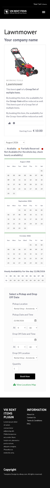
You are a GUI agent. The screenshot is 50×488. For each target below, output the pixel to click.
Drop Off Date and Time (23, 333)
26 (25, 189)
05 (41, 210)
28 (36, 189)
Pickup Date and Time (22, 314)
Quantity (16, 363)
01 (19, 210)
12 (41, 215)
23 (8, 189)
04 (36, 210)
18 (36, 219)
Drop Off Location (21, 353)
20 (8, 224)
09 (25, 215)
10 (30, 215)
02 (25, 210)
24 (14, 189)
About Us (30, 414)
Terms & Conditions (34, 420)
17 (30, 219)
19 (41, 219)
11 (36, 215)
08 (19, 215)
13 (8, 219)
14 (14, 219)
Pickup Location (20, 303)
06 (8, 215)
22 (41, 184)
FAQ (28, 424)
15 (19, 219)
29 (41, 189)
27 (30, 189)
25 (19, 189)
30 (8, 193)
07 (14, 215)
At (14, 327)
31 (14, 193)
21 (14, 224)
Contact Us (31, 417)
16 (25, 219)
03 (30, 210)
